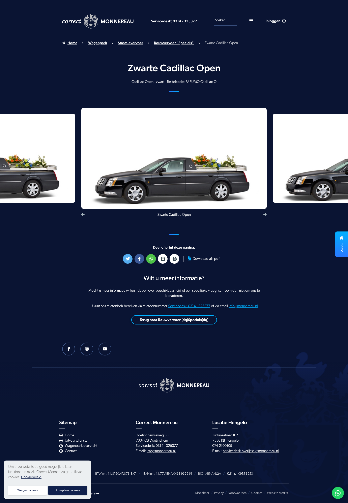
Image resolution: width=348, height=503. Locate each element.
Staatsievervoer (130, 43)
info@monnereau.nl (243, 306)
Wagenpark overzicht (81, 446)
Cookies (256, 493)
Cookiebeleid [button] (31, 477)
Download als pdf (206, 259)
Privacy (219, 493)
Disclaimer (202, 493)
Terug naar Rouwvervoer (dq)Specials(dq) (174, 320)
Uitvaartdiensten (77, 441)
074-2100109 (222, 446)
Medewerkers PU (268, 36)
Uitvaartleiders (265, 47)
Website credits (277, 493)
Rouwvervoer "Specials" (174, 43)
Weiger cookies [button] (27, 490)
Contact (71, 451)
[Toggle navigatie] (251, 20)
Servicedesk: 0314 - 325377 (174, 21)
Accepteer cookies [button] (68, 490)
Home (72, 43)
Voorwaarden (237, 493)
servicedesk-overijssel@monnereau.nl (251, 451)
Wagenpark (97, 43)
